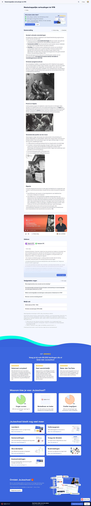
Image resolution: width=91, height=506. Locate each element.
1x (29, 230)
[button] (39, 223)
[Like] (26, 234)
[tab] (30, 244)
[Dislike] (28, 234)
